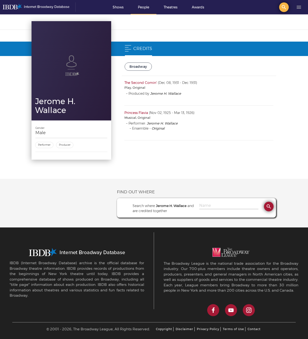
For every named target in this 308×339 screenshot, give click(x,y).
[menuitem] (118, 7)
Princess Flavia (136, 113)
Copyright (164, 329)
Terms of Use (233, 329)
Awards (198, 7)
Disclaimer (184, 329)
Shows (118, 7)
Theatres (170, 7)
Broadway (138, 66)
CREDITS (142, 48)
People (143, 7)
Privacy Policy (208, 329)
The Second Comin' (140, 83)
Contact (254, 329)
